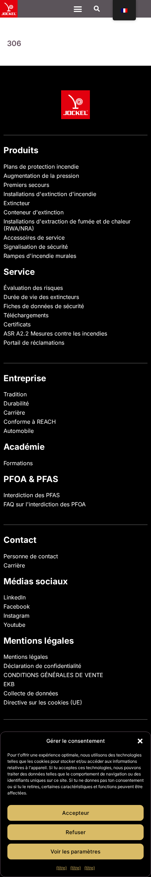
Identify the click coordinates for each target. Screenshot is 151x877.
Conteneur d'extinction (34, 212)
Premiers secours (26, 184)
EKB (9, 684)
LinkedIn (15, 597)
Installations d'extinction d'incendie (50, 193)
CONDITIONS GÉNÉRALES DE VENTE (53, 674)
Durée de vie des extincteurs (41, 296)
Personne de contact (31, 556)
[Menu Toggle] (77, 9)
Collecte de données (31, 693)
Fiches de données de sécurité (44, 306)
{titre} (61, 867)
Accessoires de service (34, 237)
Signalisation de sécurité (36, 246)
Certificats (17, 324)
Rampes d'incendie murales (40, 255)
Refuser (76, 832)
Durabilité (16, 403)
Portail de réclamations (34, 342)
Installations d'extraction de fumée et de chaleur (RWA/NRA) (67, 225)
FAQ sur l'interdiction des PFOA (45, 504)
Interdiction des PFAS (32, 495)
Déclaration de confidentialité (42, 665)
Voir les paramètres (75, 851)
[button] (140, 741)
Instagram (16, 615)
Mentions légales (26, 656)
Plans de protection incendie (41, 166)
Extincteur (17, 203)
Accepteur (75, 813)
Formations (18, 463)
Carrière (14, 412)
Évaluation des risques (33, 287)
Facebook (17, 606)
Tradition (15, 394)
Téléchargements (26, 315)
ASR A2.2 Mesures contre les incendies (55, 333)
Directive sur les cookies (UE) (43, 702)
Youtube (14, 624)
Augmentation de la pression (41, 175)
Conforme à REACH (30, 421)
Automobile (19, 430)
